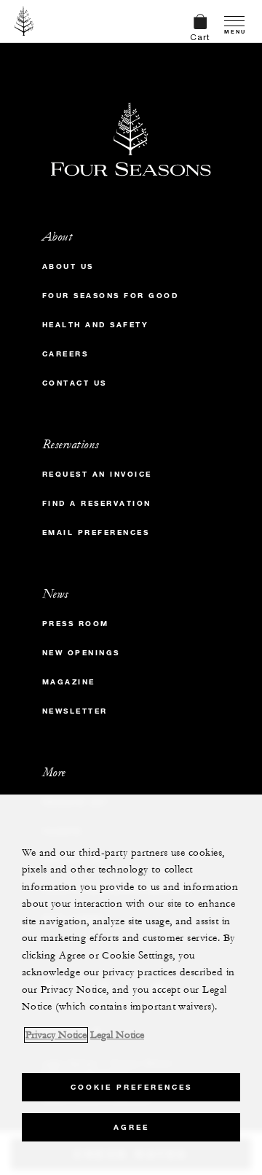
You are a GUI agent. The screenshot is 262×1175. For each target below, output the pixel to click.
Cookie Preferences (131, 1087)
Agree (131, 1127)
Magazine (68, 682)
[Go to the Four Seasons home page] (24, 21)
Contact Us (74, 383)
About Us (68, 266)
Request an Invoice (97, 474)
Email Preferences (96, 532)
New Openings (81, 652)
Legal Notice (117, 1035)
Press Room (75, 623)
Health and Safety (95, 324)
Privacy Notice (56, 1035)
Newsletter (75, 711)
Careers (65, 354)
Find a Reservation (96, 503)
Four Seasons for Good (110, 295)
